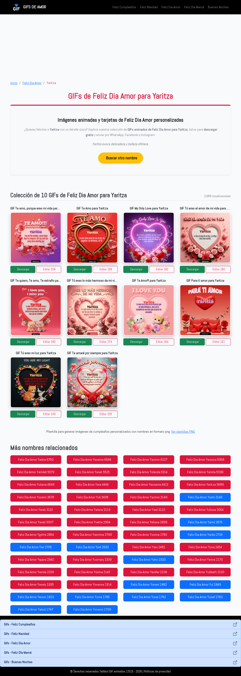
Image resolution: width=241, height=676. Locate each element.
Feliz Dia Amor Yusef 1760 (205, 597)
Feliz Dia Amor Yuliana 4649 (35, 484)
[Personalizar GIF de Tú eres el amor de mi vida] (205, 237)
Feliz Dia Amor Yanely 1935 (36, 584)
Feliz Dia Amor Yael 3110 (149, 510)
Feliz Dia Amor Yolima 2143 (92, 572)
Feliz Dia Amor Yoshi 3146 (205, 497)
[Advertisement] (120, 47)
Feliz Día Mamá (194, 7)
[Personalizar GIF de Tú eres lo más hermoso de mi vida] (92, 310)
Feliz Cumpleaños (124, 7)
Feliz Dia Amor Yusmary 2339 (92, 559)
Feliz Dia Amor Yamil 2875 (205, 522)
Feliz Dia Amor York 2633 (92, 547)
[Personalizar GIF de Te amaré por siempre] (92, 382)
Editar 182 (162, 269)
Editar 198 (106, 269)
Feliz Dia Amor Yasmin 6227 (148, 459)
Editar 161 (219, 342)
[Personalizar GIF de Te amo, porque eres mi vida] (35, 237)
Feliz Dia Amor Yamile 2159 (36, 572)
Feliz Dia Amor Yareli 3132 (36, 510)
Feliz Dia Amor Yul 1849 (205, 584)
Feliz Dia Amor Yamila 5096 (205, 472)
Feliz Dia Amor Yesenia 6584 (92, 459)
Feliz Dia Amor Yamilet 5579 (35, 472)
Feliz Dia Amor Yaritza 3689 (205, 484)
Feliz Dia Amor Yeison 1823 (36, 597)
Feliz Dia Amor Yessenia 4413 (148, 484)
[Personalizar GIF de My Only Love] (148, 237)
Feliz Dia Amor (170, 7)
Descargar (23, 269)
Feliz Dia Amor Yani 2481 (149, 547)
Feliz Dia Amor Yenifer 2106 (149, 572)
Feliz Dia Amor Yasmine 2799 (92, 534)
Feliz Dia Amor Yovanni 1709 (92, 609)
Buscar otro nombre (121, 157)
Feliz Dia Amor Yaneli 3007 (35, 522)
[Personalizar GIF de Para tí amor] (205, 310)
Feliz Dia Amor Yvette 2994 (92, 522)
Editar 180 (219, 269)
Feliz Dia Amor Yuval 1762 (149, 597)
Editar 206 (49, 269)
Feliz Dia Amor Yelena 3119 (92, 510)
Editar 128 (106, 414)
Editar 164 (162, 342)
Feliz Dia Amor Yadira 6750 (36, 459)
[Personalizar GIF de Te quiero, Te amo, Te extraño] (35, 310)
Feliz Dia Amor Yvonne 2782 (148, 534)
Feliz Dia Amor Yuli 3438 (92, 497)
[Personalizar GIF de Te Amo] (92, 237)
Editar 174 (106, 342)
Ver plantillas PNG (183, 431)
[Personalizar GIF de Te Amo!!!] (148, 310)
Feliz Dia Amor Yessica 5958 (205, 459)
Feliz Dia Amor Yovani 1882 (149, 584)
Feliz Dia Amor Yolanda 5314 (149, 472)
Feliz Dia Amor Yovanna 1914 (92, 584)
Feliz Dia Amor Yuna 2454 (205, 547)
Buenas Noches (218, 7)
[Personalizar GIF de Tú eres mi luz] (35, 382)
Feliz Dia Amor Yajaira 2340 (36, 559)
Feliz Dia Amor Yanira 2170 (205, 559)
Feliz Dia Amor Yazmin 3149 (148, 497)
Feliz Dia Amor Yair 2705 (36, 547)
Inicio (13, 83)
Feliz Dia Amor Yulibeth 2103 (205, 572)
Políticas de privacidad (157, 671)
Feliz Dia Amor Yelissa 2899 (148, 522)
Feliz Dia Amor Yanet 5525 (92, 472)
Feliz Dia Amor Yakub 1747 (35, 609)
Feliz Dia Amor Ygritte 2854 (36, 534)
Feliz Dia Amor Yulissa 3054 (205, 510)
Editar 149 (49, 414)
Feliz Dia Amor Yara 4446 (92, 484)
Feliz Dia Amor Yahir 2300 (149, 559)
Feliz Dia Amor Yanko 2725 (205, 534)
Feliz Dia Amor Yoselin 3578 (35, 497)
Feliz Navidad (149, 7)
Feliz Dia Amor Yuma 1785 (92, 597)
